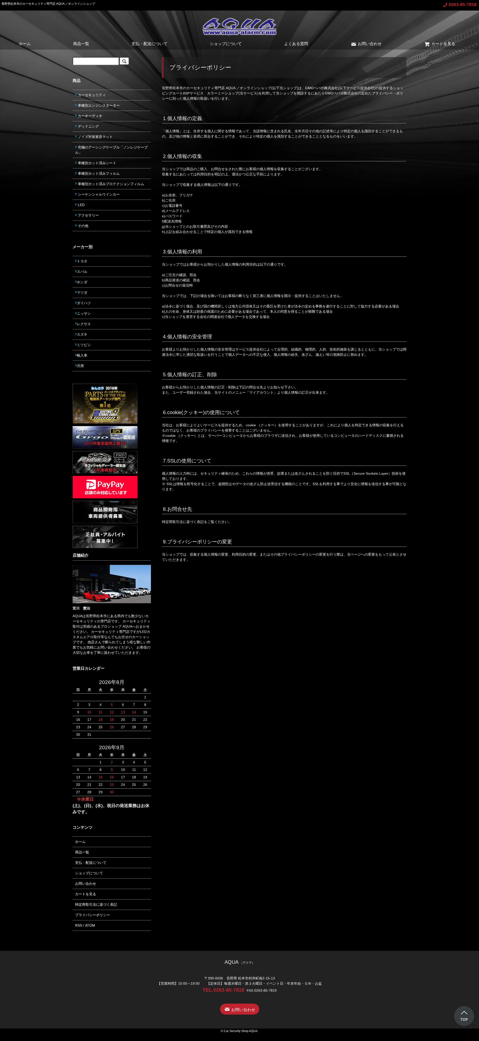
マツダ (82, 293)
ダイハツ (84, 303)
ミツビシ (84, 345)
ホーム (25, 44)
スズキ (82, 334)
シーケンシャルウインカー (98, 194)
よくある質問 (296, 44)
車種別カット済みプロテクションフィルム (110, 184)
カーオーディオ (89, 116)
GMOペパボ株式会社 (321, 88)
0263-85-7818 (463, 4)
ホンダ (82, 282)
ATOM (90, 925)
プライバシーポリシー (92, 915)
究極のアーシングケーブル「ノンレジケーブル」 (111, 149)
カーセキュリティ (91, 95)
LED (81, 205)
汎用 (80, 366)
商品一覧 (81, 44)
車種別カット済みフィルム (98, 173)
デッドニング (88, 126)
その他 (82, 226)
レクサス (84, 324)
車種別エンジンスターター (98, 105)
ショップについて (226, 44)
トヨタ (82, 261)
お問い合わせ (370, 44)
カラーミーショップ (223, 93)
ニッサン (84, 313)
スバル (82, 272)
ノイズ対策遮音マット (95, 137)
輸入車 (82, 355)
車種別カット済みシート (96, 163)
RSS (78, 925)
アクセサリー (88, 215)
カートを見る (443, 44)
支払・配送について (149, 44)
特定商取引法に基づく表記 (96, 904)
